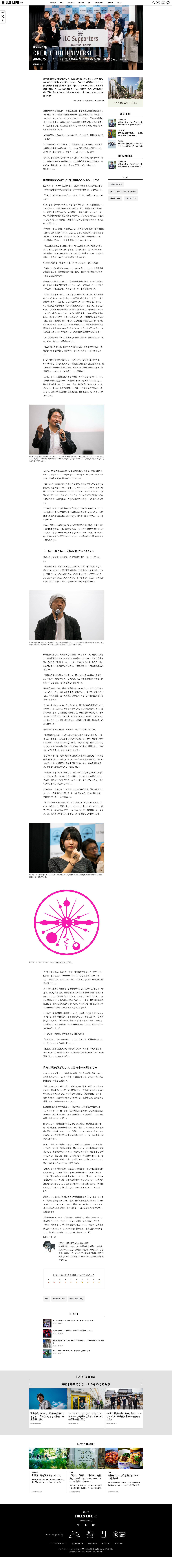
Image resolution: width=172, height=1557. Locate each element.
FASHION (53, 3)
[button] (30, 1384)
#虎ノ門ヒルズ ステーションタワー (123, 191)
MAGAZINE (119, 1543)
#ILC (47, 1299)
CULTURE (81, 3)
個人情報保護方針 (77, 1543)
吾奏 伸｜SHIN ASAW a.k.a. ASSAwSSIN (73, 1243)
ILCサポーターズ (49, 1237)
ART (89, 3)
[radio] (48, 1281)
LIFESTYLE (71, 3)
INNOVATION (99, 3)
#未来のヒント (131, 198)
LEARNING (110, 3)
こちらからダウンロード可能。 (62, 962)
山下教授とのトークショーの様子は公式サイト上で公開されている (66, 644)
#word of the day (76, 1299)
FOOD (62, 3)
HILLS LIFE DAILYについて (58, 1543)
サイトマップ (106, 1543)
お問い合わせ (92, 1543)
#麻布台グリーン (116, 184)
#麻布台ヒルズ (115, 198)
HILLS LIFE (12, 2)
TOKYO (119, 3)
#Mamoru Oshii (59, 1299)
